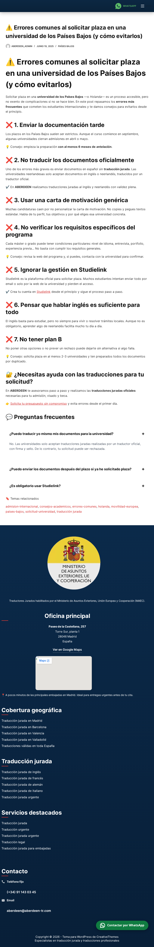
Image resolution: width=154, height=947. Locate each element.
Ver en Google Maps (67, 649)
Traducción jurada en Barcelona (24, 727)
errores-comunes (84, 506)
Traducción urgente (15, 829)
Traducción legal (13, 842)
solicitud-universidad (40, 511)
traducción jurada (69, 511)
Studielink (44, 292)
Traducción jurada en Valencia (23, 733)
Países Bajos (66, 46)
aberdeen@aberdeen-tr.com (29, 911)
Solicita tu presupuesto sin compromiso (38, 403)
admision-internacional (22, 506)
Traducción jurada (14, 823)
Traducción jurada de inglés (21, 772)
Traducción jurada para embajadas (26, 848)
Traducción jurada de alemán (22, 784)
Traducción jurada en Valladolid (24, 739)
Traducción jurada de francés (22, 778)
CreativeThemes (108, 937)
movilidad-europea (124, 506)
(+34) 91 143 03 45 (21, 892)
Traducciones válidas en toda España (28, 746)
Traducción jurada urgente (20, 797)
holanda (103, 506)
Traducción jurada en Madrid (22, 720)
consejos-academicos (55, 506)
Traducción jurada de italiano (22, 791)
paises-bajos (15, 511)
